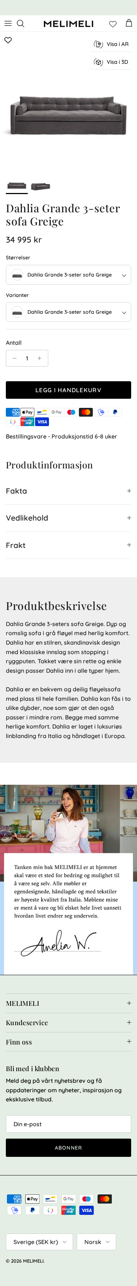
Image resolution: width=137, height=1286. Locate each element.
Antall (14, 342)
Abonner (68, 1147)
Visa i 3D (117, 61)
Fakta (16, 490)
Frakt (16, 545)
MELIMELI (33, 1261)
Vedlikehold (27, 517)
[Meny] (8, 23)
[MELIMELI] (68, 23)
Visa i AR (118, 43)
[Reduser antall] (12, 358)
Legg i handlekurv (68, 390)
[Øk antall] (41, 358)
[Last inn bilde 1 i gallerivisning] (68, 100)
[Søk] (24, 23)
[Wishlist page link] (113, 23)
